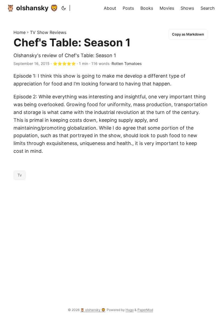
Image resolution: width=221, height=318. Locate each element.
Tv (20, 175)
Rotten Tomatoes (126, 63)
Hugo (130, 310)
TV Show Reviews (48, 32)
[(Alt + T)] (63, 8)
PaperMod (145, 310)
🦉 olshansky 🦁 (32, 8)
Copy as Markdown (188, 34)
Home (19, 32)
